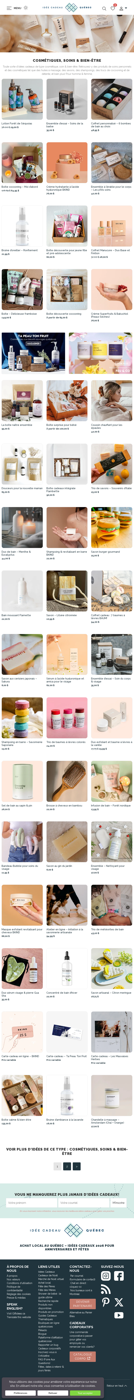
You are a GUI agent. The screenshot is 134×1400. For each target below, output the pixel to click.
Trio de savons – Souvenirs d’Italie (111, 488)
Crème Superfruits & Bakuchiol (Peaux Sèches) (109, 315)
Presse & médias (16, 1297)
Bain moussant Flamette (16, 615)
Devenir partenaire (82, 1304)
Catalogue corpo (82, 1356)
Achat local (44, 1282)
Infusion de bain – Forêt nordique (111, 805)
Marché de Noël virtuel (51, 1279)
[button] (123, 8)
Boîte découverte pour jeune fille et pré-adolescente (66, 252)
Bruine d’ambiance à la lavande (64, 1119)
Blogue (42, 1334)
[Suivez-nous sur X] (119, 1302)
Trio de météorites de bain (107, 929)
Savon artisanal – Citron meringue (111, 992)
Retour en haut (115, 1385)
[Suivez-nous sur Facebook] (119, 1275)
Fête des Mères (47, 1290)
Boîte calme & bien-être (16, 1119)
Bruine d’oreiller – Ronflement (20, 250)
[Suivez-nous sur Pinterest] (106, 1302)
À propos (12, 1275)
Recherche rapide (48, 1301)
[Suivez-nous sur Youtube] (119, 1315)
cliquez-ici (75, 1286)
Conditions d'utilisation (19, 1283)
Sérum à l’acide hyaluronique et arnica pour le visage (65, 680)
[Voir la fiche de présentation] (22, 99)
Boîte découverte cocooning (63, 313)
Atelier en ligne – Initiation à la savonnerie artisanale (64, 931)
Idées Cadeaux (46, 1271)
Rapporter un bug (48, 1344)
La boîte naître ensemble (17, 424)
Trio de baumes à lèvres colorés (65, 742)
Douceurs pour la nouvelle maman (22, 488)
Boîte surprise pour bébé (61, 424)
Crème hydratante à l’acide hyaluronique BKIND (62, 188)
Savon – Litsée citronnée (61, 615)
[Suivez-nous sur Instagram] (106, 1275)
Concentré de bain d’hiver (61, 992)
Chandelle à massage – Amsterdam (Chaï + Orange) (107, 1121)
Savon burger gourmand (105, 551)
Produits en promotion (51, 1312)
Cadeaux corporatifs (49, 1348)
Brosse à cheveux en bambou (64, 805)
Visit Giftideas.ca (16, 1313)
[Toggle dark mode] (25, 7)
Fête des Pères (46, 1286)
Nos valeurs (13, 1279)
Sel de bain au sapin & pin (17, 805)
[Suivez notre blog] (106, 1288)
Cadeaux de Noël (48, 1275)
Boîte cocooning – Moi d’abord (20, 186)
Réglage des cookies (19, 1294)
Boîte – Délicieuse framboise (19, 313)
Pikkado (42, 1330)
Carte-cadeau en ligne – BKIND (20, 1056)
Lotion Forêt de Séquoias (17, 123)
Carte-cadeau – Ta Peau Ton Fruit (66, 1056)
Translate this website (19, 1317)
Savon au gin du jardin (59, 865)
